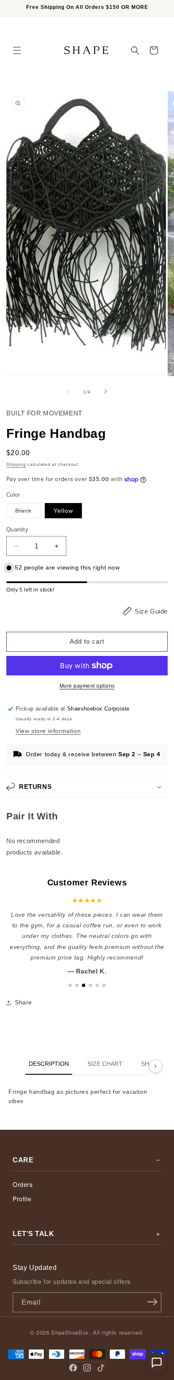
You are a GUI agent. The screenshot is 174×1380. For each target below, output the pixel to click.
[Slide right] (105, 391)
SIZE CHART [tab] (104, 1063)
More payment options (87, 686)
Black (28, 512)
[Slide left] (68, 391)
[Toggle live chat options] (156, 1362)
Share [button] (23, 1002)
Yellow (63, 510)
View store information (48, 730)
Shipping (16, 464)
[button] (17, 50)
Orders (23, 1184)
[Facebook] (73, 1368)
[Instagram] (87, 1368)
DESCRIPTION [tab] (49, 1063)
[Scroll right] (155, 1066)
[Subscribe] (152, 1301)
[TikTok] (101, 1368)
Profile (22, 1199)
